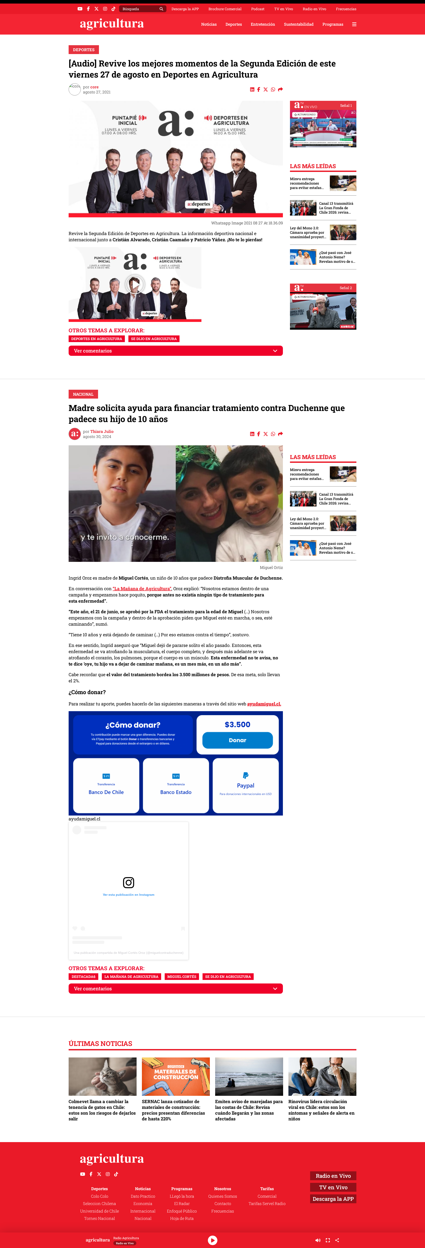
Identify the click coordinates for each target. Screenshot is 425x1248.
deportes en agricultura (96, 338)
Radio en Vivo (314, 9)
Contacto (222, 1203)
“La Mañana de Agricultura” (142, 588)
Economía (142, 1203)
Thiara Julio (102, 431)
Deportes (234, 24)
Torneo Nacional (99, 1218)
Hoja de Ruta (182, 1218)
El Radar (182, 1203)
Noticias (209, 24)
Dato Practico (143, 1196)
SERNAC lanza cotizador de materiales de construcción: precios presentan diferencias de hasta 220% (173, 1110)
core (94, 87)
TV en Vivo (283, 9)
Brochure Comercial (225, 9)
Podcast (258, 9)
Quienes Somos (222, 1196)
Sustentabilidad (299, 24)
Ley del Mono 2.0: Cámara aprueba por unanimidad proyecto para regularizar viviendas (308, 232)
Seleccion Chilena (99, 1203)
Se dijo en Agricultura (154, 338)
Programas (333, 24)
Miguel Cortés (181, 976)
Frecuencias (346, 9)
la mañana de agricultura (131, 976)
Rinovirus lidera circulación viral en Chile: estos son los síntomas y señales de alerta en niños (321, 1110)
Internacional (142, 1211)
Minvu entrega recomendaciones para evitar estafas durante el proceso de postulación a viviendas (307, 183)
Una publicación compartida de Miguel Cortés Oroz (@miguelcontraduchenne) (129, 952)
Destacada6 (83, 976)
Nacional (83, 394)
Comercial (267, 1196)
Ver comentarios (93, 350)
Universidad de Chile (99, 1211)
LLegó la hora (182, 1196)
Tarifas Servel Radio (267, 1203)
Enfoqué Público (182, 1211)
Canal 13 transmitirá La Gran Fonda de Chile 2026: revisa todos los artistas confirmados (336, 207)
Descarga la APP (185, 8)
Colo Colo (99, 1196)
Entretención (263, 24)
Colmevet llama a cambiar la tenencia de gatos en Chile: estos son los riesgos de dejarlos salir (102, 1110)
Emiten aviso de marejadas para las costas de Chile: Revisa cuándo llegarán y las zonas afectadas (249, 1110)
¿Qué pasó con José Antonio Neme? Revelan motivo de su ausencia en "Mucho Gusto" (337, 257)
